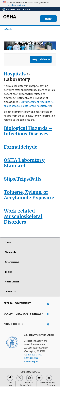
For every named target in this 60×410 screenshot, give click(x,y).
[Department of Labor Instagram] (29, 378)
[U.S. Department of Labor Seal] (12, 342)
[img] (30, 45)
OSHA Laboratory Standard (24, 163)
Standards (10, 252)
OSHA (9, 16)
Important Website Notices (26, 383)
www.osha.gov (31, 361)
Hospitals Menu (41, 59)
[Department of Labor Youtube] (39, 378)
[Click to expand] (30, 3)
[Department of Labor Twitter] (19, 378)
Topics (8, 271)
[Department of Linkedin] (49, 378)
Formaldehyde (20, 147)
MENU (48, 18)
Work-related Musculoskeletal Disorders (23, 216)
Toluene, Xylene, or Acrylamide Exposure (29, 195)
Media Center (12, 281)
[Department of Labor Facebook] (10, 378)
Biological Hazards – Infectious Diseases (28, 131)
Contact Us (10, 291)
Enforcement (12, 261)
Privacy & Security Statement (47, 383)
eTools (8, 29)
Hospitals (15, 74)
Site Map (10, 383)
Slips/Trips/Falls (22, 179)
